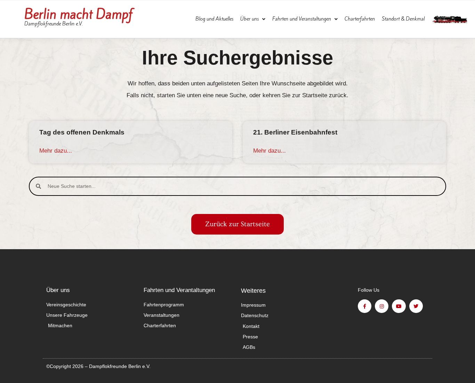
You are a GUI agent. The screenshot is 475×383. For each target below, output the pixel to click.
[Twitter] (416, 306)
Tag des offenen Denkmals (81, 132)
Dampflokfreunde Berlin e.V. (53, 23)
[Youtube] (398, 306)
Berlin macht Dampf (78, 14)
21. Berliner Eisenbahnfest (295, 132)
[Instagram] (381, 306)
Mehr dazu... (55, 150)
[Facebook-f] (364, 306)
